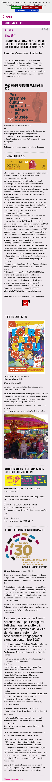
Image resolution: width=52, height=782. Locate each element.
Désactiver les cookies (32, 8)
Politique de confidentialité (27, 10)
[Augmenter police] (42, 29)
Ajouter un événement (13, 779)
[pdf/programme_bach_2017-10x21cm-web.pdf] (26, 304)
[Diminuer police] (44, 29)
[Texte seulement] (46, 29)
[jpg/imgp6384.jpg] (26, 437)
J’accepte (16, 8)
